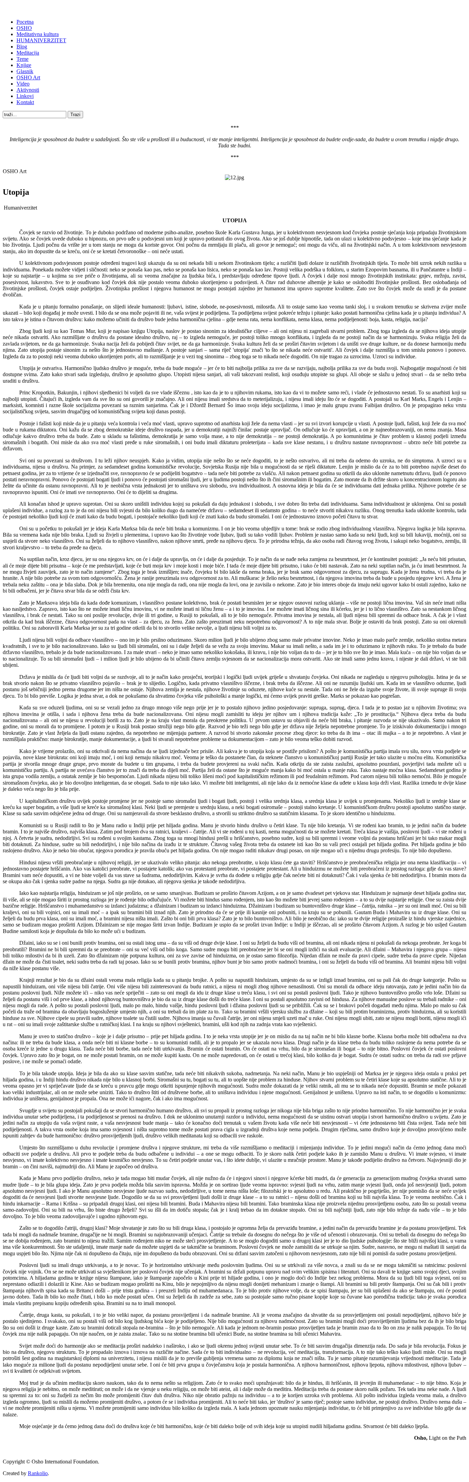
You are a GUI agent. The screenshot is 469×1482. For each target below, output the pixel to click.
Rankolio (38, 1473)
